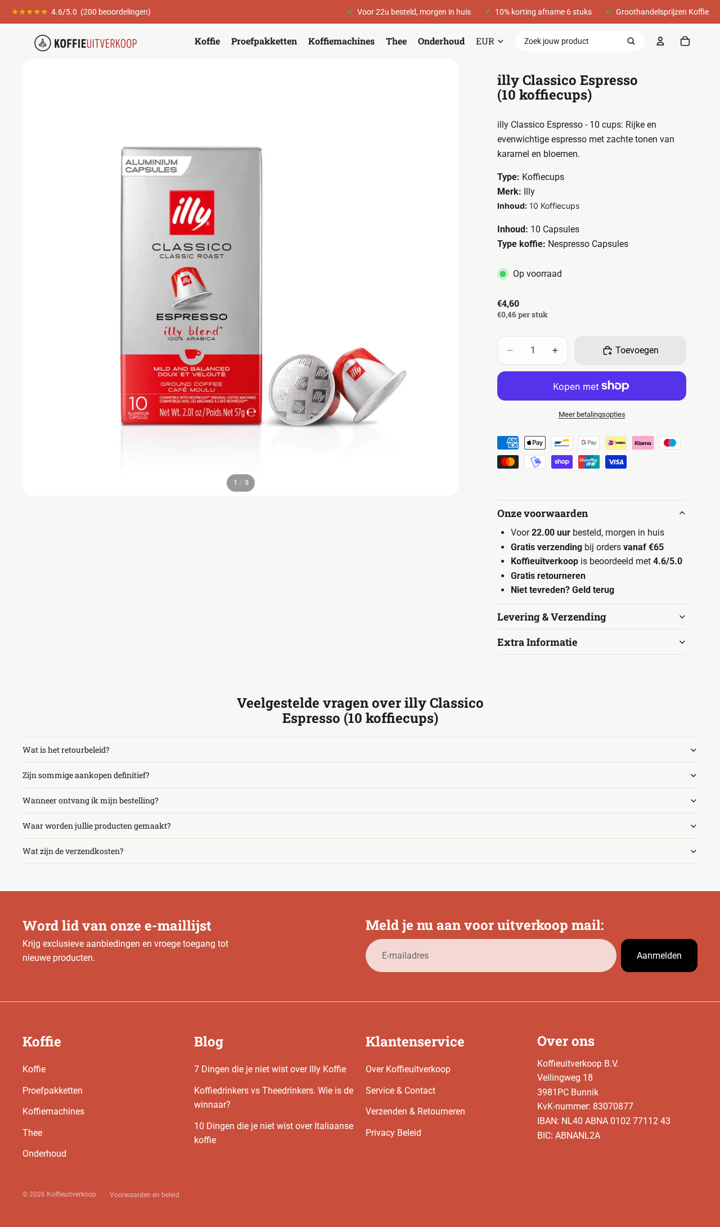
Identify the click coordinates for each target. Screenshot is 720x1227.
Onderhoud (44, 1153)
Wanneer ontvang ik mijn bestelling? (90, 800)
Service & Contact (400, 1090)
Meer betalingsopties (592, 414)
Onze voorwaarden (542, 513)
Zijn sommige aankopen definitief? (86, 775)
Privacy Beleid (393, 1132)
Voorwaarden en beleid (144, 1195)
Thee (32, 1132)
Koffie (34, 1069)
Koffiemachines (53, 1111)
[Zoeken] (631, 41)
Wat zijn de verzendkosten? (73, 851)
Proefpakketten (52, 1090)
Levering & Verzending (551, 616)
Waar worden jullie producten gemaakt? (96, 825)
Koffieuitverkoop (71, 1194)
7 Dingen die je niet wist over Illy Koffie (270, 1069)
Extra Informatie (537, 642)
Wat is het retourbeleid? (66, 749)
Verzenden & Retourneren (415, 1111)
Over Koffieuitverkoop (408, 1069)
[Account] (660, 41)
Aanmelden (659, 955)
